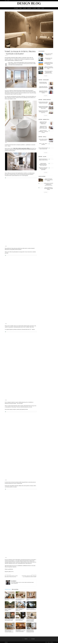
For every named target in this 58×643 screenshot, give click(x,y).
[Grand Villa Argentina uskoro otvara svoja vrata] (31, 604)
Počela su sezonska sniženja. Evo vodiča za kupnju (48, 180)
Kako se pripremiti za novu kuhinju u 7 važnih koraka (48, 188)
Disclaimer (51, 642)
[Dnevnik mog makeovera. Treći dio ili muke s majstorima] (51, 169)
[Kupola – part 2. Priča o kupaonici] (51, 144)
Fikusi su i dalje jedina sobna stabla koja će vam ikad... (48, 67)
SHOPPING (29, 8)
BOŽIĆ (43, 8)
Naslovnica (6, 10)
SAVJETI (24, 8)
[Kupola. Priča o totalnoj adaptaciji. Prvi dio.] (51, 140)
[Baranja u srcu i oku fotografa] (41, 59)
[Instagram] (52, 0)
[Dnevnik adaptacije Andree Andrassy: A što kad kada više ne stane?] (51, 107)
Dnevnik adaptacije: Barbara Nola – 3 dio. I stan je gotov (43, 131)
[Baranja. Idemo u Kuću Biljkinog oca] (41, 55)
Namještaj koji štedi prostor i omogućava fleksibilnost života (30, 631)
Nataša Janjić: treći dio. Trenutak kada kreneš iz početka (43, 92)
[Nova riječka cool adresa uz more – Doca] (10, 595)
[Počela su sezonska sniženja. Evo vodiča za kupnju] (41, 180)
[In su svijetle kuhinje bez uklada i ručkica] (21, 595)
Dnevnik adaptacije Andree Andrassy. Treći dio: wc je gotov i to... (43, 112)
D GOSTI (34, 8)
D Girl (5, 0)
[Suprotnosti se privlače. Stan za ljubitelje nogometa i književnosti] (10, 626)
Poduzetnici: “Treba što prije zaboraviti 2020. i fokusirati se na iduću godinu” (29, 576)
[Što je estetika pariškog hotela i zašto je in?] (21, 615)
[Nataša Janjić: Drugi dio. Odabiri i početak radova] (51, 87)
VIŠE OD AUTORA (15, 589)
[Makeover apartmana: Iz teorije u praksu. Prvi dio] (51, 160)
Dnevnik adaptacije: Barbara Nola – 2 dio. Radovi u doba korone (43, 127)
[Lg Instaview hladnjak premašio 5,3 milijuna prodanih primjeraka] (31, 615)
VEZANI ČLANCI (8, 589)
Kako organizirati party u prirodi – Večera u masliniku (9, 609)
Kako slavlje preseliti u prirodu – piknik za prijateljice (20, 609)
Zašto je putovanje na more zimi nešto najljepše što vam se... (48, 72)
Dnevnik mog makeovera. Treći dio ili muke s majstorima (43, 168)
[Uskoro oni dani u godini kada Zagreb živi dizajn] (10, 615)
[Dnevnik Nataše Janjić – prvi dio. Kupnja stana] (51, 83)
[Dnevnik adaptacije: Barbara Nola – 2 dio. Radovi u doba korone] (51, 127)
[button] (52, 8)
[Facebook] (51, 0)
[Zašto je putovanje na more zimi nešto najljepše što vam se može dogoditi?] (41, 72)
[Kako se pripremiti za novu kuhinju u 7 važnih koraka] (41, 188)
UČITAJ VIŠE (45, 75)
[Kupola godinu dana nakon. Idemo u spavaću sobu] (51, 149)
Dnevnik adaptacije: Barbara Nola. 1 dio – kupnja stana (43, 123)
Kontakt (8, 0)
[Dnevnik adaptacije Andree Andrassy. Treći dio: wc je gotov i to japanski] (51, 112)
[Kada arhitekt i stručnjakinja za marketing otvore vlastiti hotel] (21, 626)
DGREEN (38, 8)
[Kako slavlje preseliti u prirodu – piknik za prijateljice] (21, 604)
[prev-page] (5, 633)
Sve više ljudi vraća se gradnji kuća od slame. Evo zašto (48, 63)
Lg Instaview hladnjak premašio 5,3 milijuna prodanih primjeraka (30, 620)
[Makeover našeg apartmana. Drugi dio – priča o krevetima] (51, 164)
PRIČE (20, 8)
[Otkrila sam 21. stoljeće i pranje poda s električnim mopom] (41, 184)
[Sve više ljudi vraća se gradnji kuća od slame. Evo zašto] (41, 63)
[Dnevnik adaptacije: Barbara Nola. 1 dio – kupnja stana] (51, 123)
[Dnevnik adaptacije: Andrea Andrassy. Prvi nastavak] (51, 103)
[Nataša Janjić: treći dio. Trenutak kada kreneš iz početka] (51, 92)
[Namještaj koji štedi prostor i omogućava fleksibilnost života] (31, 626)
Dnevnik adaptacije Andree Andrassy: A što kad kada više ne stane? (43, 107)
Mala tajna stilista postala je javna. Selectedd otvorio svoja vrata (11, 576)
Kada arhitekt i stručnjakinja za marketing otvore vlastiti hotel (20, 630)
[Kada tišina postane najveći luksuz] (31, 595)
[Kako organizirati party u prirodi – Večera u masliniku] (10, 604)
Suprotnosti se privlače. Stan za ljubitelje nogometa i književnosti (9, 631)
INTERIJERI (16, 8)
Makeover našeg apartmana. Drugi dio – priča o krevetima (43, 164)
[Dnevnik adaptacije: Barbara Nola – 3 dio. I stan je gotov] (51, 131)
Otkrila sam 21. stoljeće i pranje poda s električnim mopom (48, 184)
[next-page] (6, 633)
